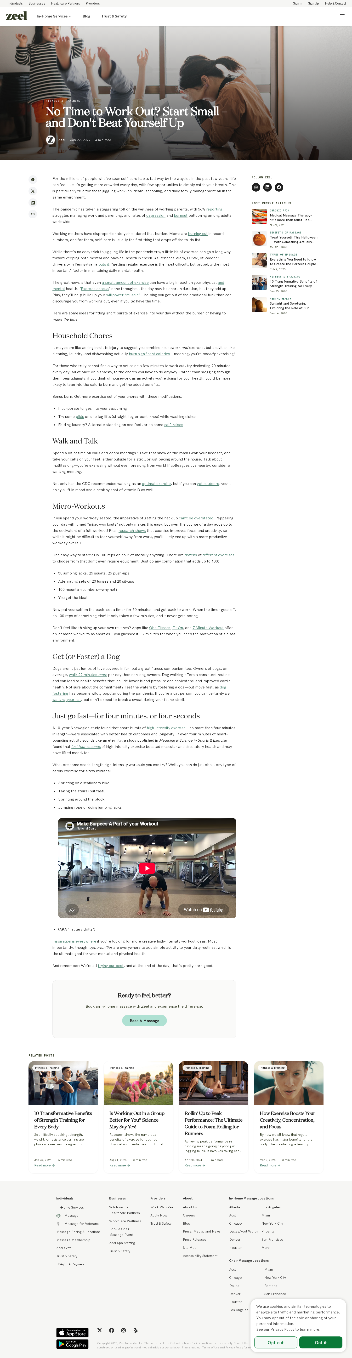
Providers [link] (93, 3)
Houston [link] (236, 1247)
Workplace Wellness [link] (125, 1221)
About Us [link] (190, 1207)
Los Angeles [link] (271, 1207)
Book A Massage (144, 1020)
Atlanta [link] (234, 1207)
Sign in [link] (297, 3)
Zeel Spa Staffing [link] (122, 1243)
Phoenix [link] (267, 1231)
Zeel (61, 140)
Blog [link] (86, 16)
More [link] (265, 1247)
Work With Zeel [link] (162, 1207)
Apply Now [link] (158, 1215)
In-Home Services (52, 16)
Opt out (276, 1342)
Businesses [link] (36, 3)
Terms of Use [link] (210, 1347)
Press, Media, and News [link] (202, 1231)
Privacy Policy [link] (234, 1347)
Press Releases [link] (194, 1239)
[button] (342, 16)
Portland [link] (270, 1286)
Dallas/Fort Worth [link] (243, 1231)
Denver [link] (234, 1239)
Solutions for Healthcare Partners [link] (124, 1210)
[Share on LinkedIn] (32, 202)
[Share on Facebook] (32, 179)
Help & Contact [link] (335, 3)
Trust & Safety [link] (114, 16)
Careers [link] (189, 1215)
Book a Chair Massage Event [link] (121, 1232)
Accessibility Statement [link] (200, 1256)
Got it (321, 1342)
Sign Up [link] (313, 3)
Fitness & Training (63, 100)
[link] (16, 16)
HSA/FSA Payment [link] (70, 1264)
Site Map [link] (189, 1247)
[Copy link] (32, 214)
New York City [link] (272, 1223)
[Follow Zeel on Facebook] (279, 187)
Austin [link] (233, 1215)
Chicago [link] (235, 1223)
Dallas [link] (234, 1286)
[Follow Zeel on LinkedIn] (267, 187)
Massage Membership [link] (73, 1240)
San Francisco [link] (272, 1239)
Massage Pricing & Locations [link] (78, 1232)
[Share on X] (32, 191)
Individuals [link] (15, 3)
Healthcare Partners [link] (65, 3)
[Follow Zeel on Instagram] (256, 187)
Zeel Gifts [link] (63, 1248)
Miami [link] (266, 1215)
